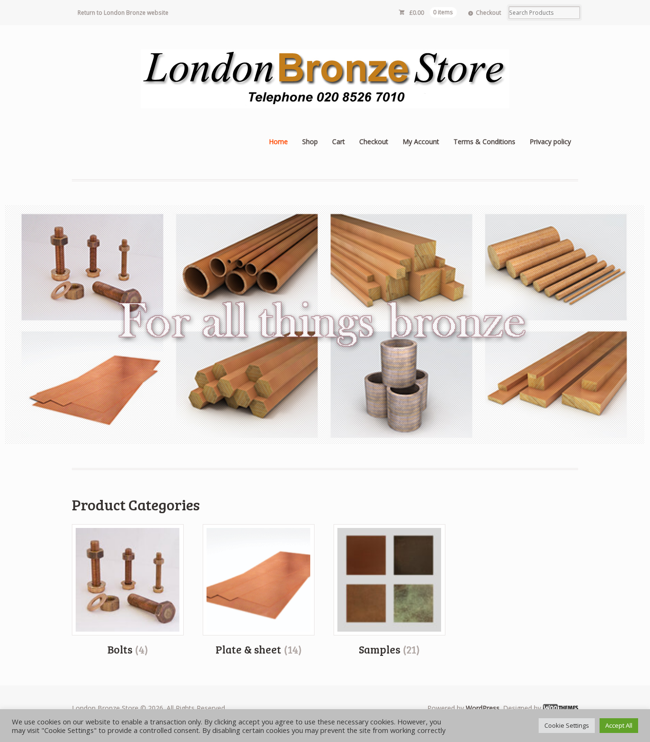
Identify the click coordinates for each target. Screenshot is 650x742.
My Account (421, 141)
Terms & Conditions (484, 141)
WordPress (483, 708)
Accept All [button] (618, 725)
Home (278, 141)
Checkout (488, 13)
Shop (310, 141)
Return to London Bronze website (123, 13)
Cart (338, 141)
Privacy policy (550, 141)
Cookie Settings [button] (566, 725)
